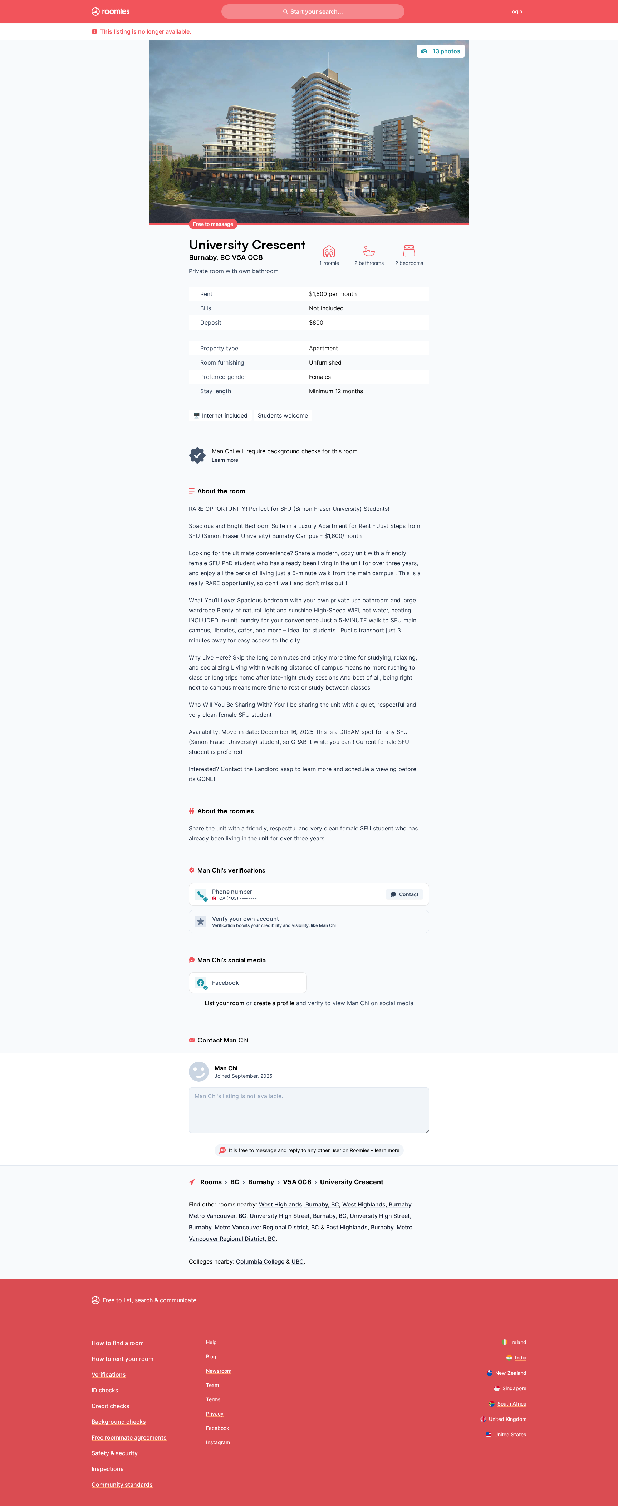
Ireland (518, 1342)
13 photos (446, 51)
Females (320, 376)
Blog (211, 1356)
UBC (297, 1261)
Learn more (225, 460)
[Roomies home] (110, 11)
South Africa (511, 1404)
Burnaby (202, 257)
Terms (213, 1399)
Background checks (119, 1421)
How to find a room (118, 1343)
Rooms (211, 1182)
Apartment (323, 348)
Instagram (218, 1442)
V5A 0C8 (247, 257)
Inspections (108, 1468)
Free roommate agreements (129, 1437)
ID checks (105, 1390)
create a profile (274, 1003)
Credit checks (110, 1405)
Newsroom (218, 1371)
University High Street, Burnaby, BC (298, 1215)
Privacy (215, 1414)
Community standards (122, 1484)
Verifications (109, 1374)
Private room (207, 271)
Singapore (514, 1388)
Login (515, 11)
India (520, 1357)
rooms (226, 1204)
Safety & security (115, 1453)
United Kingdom (507, 1419)
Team (212, 1385)
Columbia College (260, 1261)
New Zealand (510, 1373)
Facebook (217, 1428)
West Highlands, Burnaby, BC (299, 1204)
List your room (224, 1003)
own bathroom (259, 271)
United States (510, 1434)
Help (211, 1342)
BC (226, 257)
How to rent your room (122, 1358)
